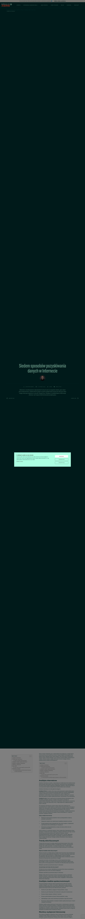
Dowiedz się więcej (19, 461)
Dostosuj (61, 456)
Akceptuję (62, 462)
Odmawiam (62, 459)
